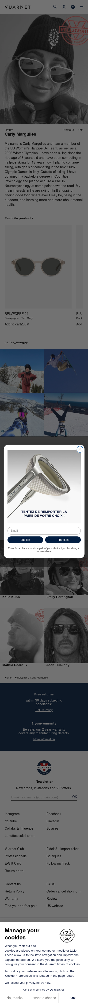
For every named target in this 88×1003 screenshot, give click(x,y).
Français (62, 539)
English (25, 539)
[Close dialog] (80, 449)
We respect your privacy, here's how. (28, 983)
